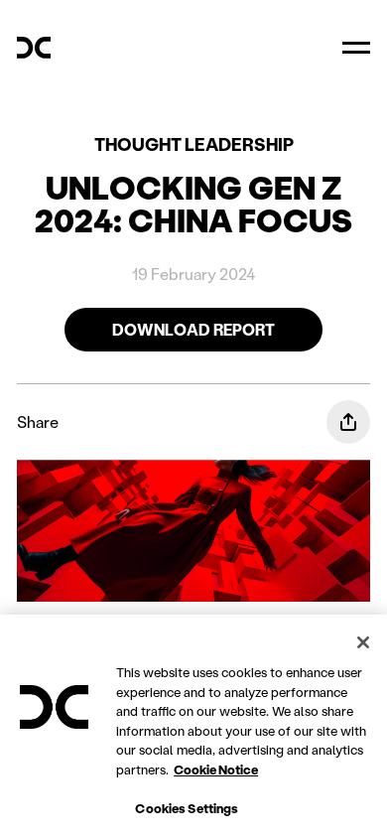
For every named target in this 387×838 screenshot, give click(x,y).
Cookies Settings (186, 807)
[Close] (363, 642)
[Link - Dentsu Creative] (34, 48)
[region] (193, 726)
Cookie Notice (216, 769)
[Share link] (348, 422)
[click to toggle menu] (356, 48)
